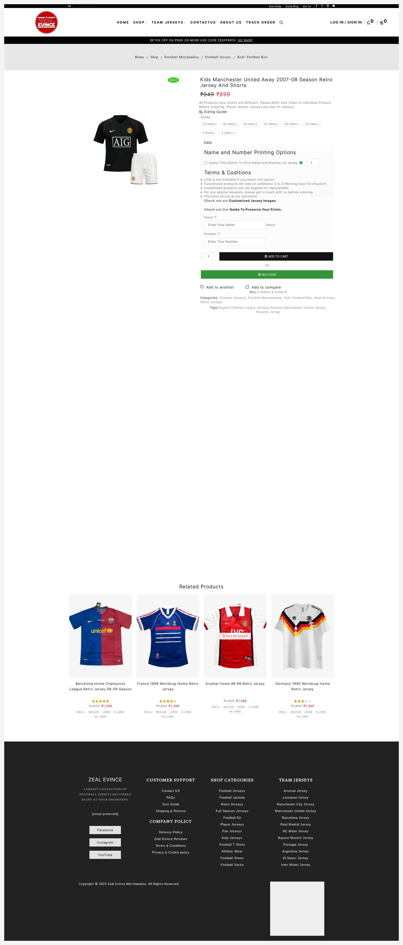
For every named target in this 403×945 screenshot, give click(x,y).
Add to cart (278, 256)
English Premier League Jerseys (244, 307)
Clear (208, 142)
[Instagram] (328, 6)
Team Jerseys (167, 22)
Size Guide (275, 6)
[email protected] (84, 6)
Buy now (269, 274)
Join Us (306, 6)
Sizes (205, 117)
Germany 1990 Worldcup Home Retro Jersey (302, 686)
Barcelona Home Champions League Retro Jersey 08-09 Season (100, 686)
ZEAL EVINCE (105, 780)
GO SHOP (245, 40)
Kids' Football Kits (252, 56)
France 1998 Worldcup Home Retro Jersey (168, 686)
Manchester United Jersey (304, 307)
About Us (231, 22)
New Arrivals (324, 297)
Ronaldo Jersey (268, 312)
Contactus (203, 22)
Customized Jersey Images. (253, 201)
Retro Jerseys (211, 302)
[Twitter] (322, 6)
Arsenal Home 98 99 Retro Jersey (235, 684)
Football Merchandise (182, 56)
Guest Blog (291, 6)
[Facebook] (316, 6)
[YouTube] (333, 6)
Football (276, 307)
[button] (105, 830)
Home (123, 22)
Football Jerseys (218, 56)
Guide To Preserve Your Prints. (256, 209)
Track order (260, 22)
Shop (139, 22)
